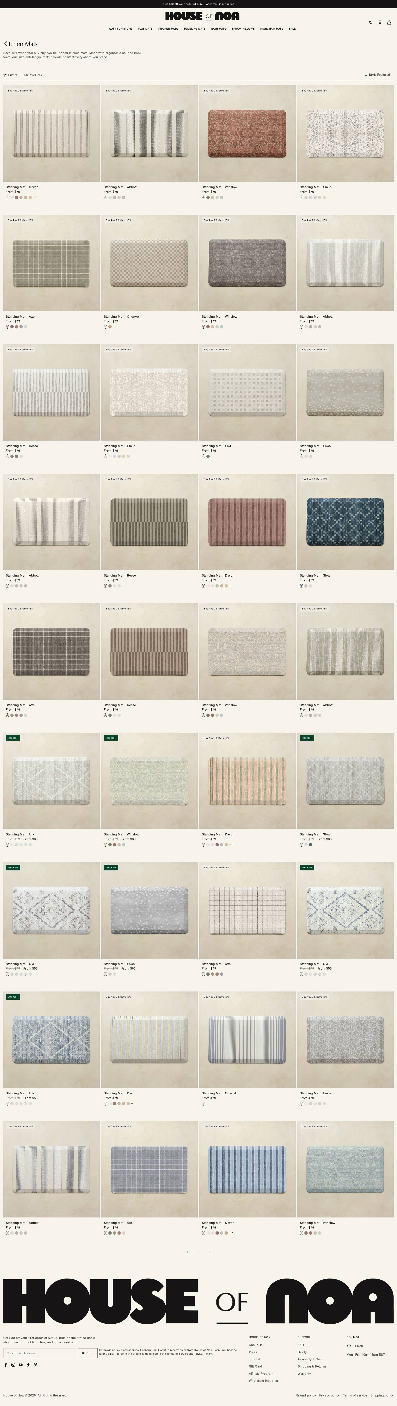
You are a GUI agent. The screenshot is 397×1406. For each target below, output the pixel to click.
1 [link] (187, 1252)
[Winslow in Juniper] (217, 197)
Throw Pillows (243, 28)
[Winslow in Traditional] (203, 197)
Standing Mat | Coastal (219, 1093)
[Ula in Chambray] (16, 844)
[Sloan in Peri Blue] (310, 586)
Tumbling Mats (195, 28)
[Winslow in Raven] (208, 197)
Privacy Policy (203, 1354)
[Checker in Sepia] (110, 326)
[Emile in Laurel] (306, 197)
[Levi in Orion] (208, 456)
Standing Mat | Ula (20, 834)
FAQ (301, 1345)
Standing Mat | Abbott (120, 187)
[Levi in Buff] (203, 456)
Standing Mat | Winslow (219, 187)
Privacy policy (329, 1395)
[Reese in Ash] (21, 456)
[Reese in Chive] (16, 456)
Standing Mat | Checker (121, 316)
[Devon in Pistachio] (21, 197)
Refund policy (306, 1395)
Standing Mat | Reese (22, 446)
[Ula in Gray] (30, 844)
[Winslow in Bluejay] (221, 197)
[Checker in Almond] (105, 326)
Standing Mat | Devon (22, 187)
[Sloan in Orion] (301, 586)
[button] (370, 22)
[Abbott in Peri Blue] (114, 197)
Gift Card (255, 1366)
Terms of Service (177, 1354)
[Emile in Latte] (301, 197)
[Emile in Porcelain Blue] (310, 197)
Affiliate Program (261, 1374)
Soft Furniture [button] (120, 28)
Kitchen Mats (168, 28)
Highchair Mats (271, 28)
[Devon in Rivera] (203, 1233)
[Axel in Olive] (7, 326)
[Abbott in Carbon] (105, 197)
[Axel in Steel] (21, 326)
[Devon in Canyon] (16, 197)
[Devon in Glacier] (12, 197)
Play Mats (145, 28)
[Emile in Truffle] (319, 197)
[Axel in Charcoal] (12, 326)
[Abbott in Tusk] (119, 197)
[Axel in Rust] (16, 326)
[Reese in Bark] (7, 456)
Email (359, 1346)
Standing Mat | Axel (20, 316)
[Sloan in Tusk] (306, 586)
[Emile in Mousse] (324, 197)
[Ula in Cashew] (12, 844)
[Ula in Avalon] (25, 844)
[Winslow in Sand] (212, 197)
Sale (292, 28)
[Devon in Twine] (25, 197)
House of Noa (13, 1395)
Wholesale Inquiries (263, 1381)
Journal (254, 1359)
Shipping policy (382, 1395)
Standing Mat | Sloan (315, 575)
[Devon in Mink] (7, 197)
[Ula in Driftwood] (7, 844)
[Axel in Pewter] (25, 326)
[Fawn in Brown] (306, 456)
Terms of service (355, 1395)
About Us (256, 1345)
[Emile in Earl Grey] (315, 197)
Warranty (304, 1374)
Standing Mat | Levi (216, 446)
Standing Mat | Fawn (315, 446)
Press (253, 1352)
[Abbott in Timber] (123, 197)
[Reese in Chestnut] (12, 456)
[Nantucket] (203, 1103)
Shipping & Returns (312, 1366)
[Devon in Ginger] (30, 197)
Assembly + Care (310, 1359)
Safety (302, 1352)
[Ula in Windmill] (21, 844)
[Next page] (209, 1252)
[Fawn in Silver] (310, 456)
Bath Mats (218, 28)
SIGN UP (87, 1353)
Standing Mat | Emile (315, 187)
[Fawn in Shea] (301, 456)
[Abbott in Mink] (110, 197)
